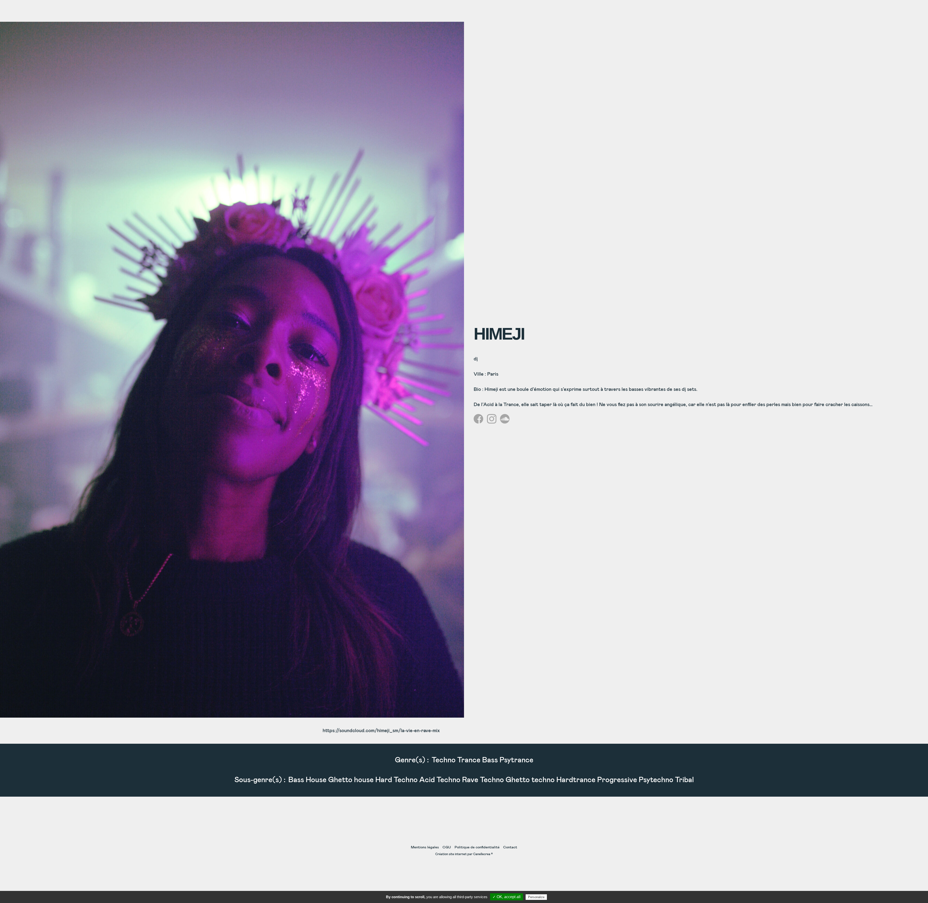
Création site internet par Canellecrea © (464, 854)
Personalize (536, 897)
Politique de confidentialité (477, 847)
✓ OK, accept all (507, 897)
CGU (446, 847)
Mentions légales (425, 847)
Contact (510, 847)
